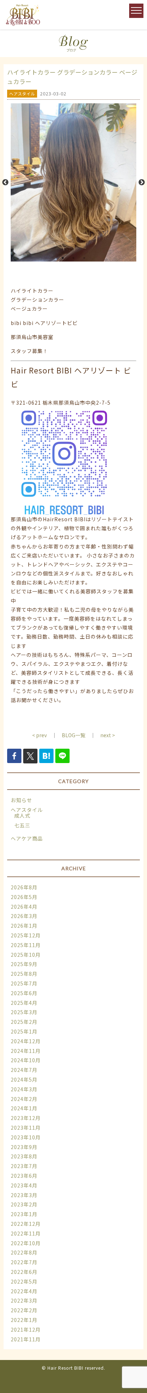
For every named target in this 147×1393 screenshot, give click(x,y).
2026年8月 (24, 887)
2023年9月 (24, 1146)
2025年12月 (26, 935)
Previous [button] (5, 182)
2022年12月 (26, 1223)
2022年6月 (24, 1271)
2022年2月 (24, 1310)
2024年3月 (24, 1089)
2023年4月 (24, 1185)
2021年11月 (26, 1339)
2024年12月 (26, 1041)
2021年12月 (26, 1329)
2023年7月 (24, 1166)
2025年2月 (24, 1021)
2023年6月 (24, 1175)
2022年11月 (26, 1233)
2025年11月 (26, 945)
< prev (39, 735)
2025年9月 (24, 964)
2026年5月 (24, 896)
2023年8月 (24, 1156)
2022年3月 (24, 1300)
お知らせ (21, 800)
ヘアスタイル (27, 809)
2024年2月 (24, 1098)
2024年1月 (24, 1108)
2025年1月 (24, 1031)
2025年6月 (24, 993)
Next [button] (141, 182)
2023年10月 (26, 1137)
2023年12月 (26, 1117)
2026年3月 (24, 915)
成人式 (22, 815)
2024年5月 (24, 1079)
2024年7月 (24, 1069)
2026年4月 (24, 906)
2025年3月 (24, 1012)
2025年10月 (26, 954)
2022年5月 (24, 1281)
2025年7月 (24, 983)
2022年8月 (24, 1252)
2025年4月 (24, 1002)
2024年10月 (26, 1060)
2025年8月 (24, 973)
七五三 (22, 825)
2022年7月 (24, 1262)
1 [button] (62, 258)
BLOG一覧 (73, 735)
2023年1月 (24, 1214)
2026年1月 (24, 925)
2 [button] (73, 258)
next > (107, 735)
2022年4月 (24, 1291)
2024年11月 (26, 1050)
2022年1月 (24, 1319)
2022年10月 (26, 1243)
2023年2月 (24, 1204)
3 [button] (84, 258)
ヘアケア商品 (27, 838)
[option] (73, 182)
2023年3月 (24, 1195)
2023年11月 (26, 1127)
